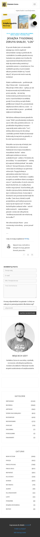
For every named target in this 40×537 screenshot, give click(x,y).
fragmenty (10, 437)
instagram (10, 401)
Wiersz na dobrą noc (13, 413)
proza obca (22, 250)
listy (8, 497)
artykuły (9, 409)
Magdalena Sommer (27, 33)
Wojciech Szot (17, 245)
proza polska (11, 464)
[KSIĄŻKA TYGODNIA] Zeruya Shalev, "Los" (20, 40)
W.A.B (8, 33)
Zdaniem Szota (12, 4)
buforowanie (11, 421)
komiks (8, 480)
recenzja (21, 248)
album (8, 489)
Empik (12, 34)
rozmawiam (10, 417)
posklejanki (10, 433)
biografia (9, 485)
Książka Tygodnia (20, 34)
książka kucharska (13, 505)
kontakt (27, 525)
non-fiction (10, 456)
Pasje (28, 34)
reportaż (9, 472)
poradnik (9, 501)
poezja (8, 460)
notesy (8, 509)
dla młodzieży (11, 493)
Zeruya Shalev (15, 33)
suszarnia (9, 429)
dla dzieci (9, 476)
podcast (9, 425)
